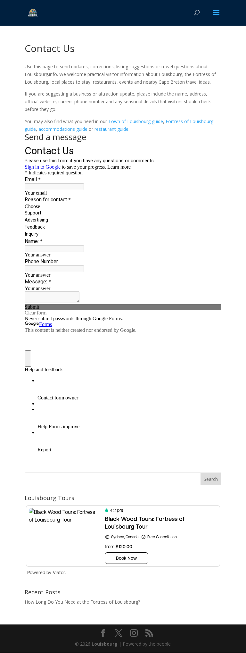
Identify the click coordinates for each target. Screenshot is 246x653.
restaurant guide (111, 129)
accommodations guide (62, 129)
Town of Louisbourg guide (135, 121)
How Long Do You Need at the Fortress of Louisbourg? (82, 602)
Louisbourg (105, 644)
